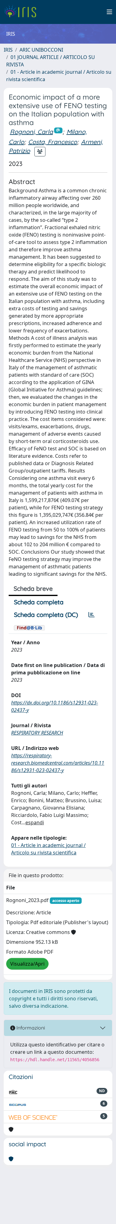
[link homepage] (22, 12)
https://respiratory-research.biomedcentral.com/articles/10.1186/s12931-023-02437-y (57, 763)
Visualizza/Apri (27, 963)
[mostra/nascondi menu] (109, 12)
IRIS (8, 49)
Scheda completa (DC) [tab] (46, 614)
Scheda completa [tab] (38, 602)
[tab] (91, 614)
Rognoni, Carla (31, 131)
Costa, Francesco (52, 142)
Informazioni (30, 1028)
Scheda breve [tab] (33, 588)
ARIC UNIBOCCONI (41, 49)
